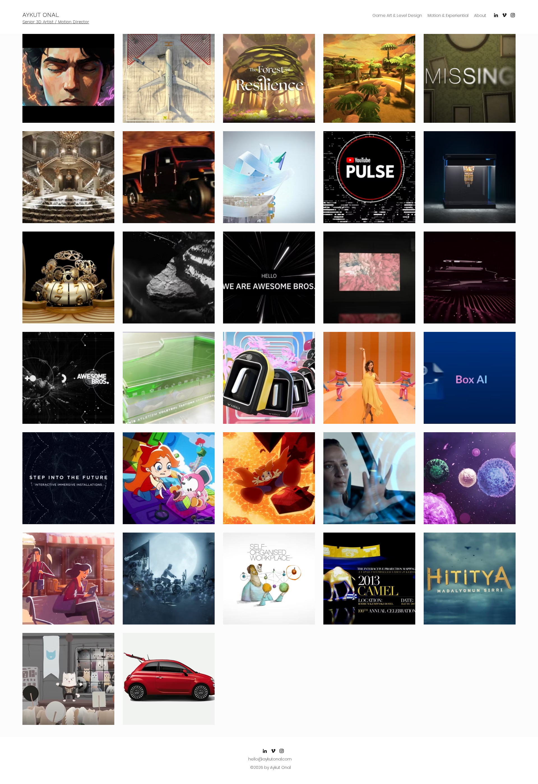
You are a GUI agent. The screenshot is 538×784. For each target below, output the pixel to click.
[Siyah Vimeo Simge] (504, 15)
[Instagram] (513, 15)
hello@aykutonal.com (270, 759)
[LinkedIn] (496, 15)
